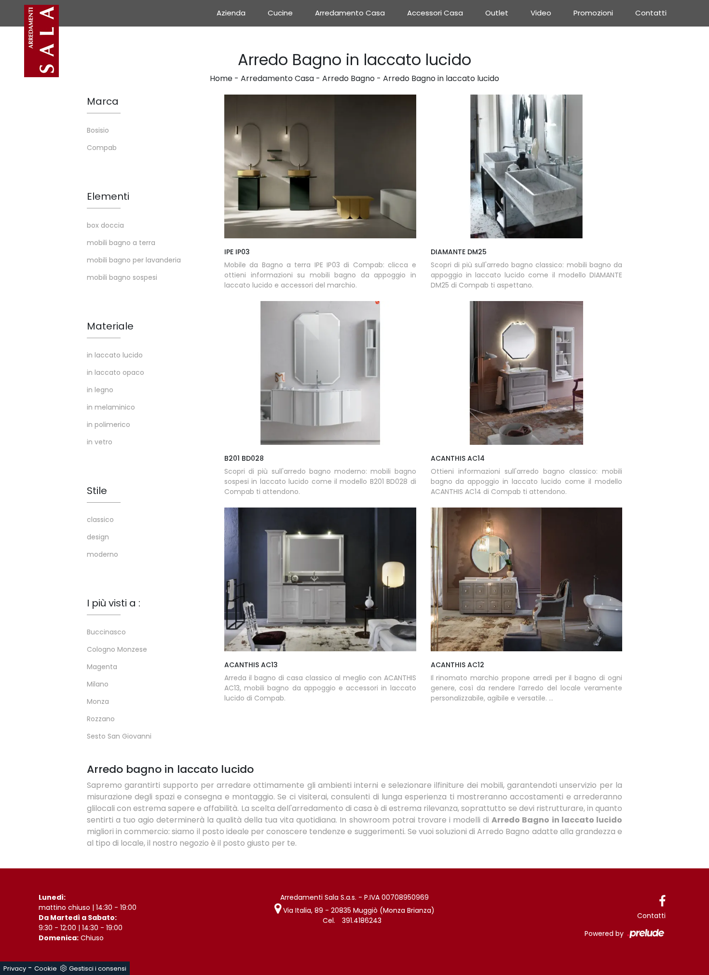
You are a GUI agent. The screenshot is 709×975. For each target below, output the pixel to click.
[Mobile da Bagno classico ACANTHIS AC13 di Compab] (320, 579)
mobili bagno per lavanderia (134, 260)
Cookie (45, 968)
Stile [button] (97, 490)
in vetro (99, 442)
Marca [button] (103, 101)
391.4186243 (362, 920)
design (98, 537)
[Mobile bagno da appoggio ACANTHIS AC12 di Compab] (527, 579)
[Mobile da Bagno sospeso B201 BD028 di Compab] (320, 373)
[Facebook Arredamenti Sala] (662, 901)
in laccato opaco (115, 372)
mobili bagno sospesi (122, 277)
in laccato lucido (115, 355)
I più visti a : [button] (113, 603)
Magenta (102, 667)
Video (541, 13)
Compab (102, 147)
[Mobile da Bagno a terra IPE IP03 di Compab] (320, 166)
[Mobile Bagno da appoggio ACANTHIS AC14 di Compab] (527, 373)
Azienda (231, 13)
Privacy (14, 968)
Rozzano (101, 719)
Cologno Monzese (117, 649)
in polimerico (108, 424)
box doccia (105, 225)
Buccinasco (106, 632)
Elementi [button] (108, 196)
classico (100, 519)
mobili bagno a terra (121, 242)
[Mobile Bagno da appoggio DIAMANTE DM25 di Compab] (527, 166)
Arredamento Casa (350, 13)
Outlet (496, 13)
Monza (98, 701)
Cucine (280, 13)
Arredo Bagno (348, 78)
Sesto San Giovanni (119, 736)
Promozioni (593, 13)
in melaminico (111, 407)
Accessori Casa (435, 13)
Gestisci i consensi (97, 968)
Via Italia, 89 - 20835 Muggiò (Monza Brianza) (358, 910)
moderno (102, 554)
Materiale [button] (110, 326)
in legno (100, 390)
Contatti (651, 13)
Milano (98, 684)
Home (221, 78)
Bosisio (98, 130)
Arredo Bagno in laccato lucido (441, 78)
